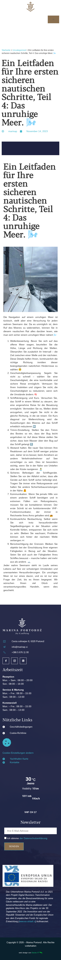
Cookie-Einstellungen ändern (18, 752)
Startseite (6, 50)
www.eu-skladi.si (27, 921)
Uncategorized (19, 50)
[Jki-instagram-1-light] (14, 661)
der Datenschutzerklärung (33, 838)
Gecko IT (35, 953)
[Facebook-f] (6, 661)
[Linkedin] (23, 661)
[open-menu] (53, 19)
